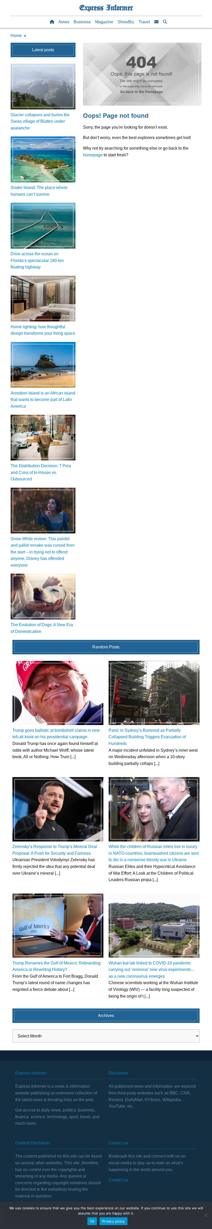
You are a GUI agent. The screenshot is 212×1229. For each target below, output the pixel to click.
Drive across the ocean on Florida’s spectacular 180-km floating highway (37, 260)
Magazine (104, 22)
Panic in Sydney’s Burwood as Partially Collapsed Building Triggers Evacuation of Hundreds (147, 737)
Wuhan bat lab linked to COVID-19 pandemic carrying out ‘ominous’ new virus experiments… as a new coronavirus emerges (152, 969)
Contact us (118, 1180)
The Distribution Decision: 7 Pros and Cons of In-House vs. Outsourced (41, 472)
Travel (144, 22)
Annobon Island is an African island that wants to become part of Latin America (43, 399)
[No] (205, 1215)
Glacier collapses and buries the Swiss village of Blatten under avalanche (40, 121)
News (64, 22)
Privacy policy (113, 1221)
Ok (92, 1221)
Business (82, 22)
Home (16, 35)
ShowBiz (126, 22)
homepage (93, 155)
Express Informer (106, 8)
